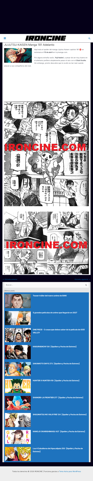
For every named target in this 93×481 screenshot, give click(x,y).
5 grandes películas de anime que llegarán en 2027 (55, 312)
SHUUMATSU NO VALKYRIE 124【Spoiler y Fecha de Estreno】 (60, 414)
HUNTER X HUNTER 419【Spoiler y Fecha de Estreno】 (56, 380)
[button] (89, 38)
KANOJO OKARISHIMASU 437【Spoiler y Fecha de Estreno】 (59, 431)
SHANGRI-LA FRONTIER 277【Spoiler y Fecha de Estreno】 (58, 397)
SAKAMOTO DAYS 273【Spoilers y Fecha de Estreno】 (57, 363)
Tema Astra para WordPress (70, 471)
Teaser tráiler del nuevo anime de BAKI (50, 295)
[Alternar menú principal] (4, 38)
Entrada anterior (10, 279)
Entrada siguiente (82, 279)
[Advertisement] (46, 17)
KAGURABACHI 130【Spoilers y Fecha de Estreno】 (55, 346)
